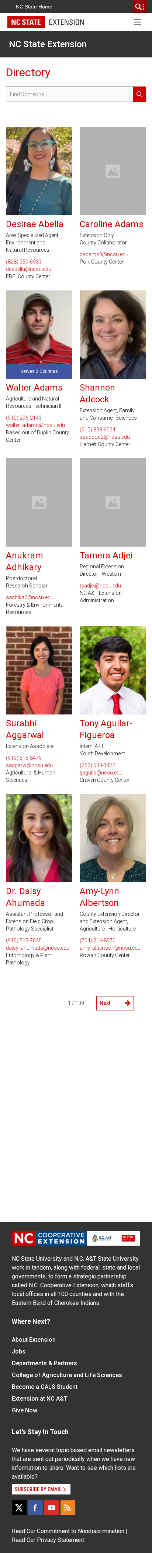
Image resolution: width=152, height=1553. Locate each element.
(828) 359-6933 (24, 262)
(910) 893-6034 (97, 430)
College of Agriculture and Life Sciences (67, 1375)
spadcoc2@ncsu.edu (105, 437)
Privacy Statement (60, 1539)
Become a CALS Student (44, 1386)
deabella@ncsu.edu (28, 269)
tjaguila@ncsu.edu (101, 773)
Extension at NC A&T (40, 1398)
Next (105, 1003)
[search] (139, 6)
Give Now (24, 1410)
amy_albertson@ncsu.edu (110, 948)
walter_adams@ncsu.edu (35, 425)
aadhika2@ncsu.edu (29, 597)
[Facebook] (35, 1507)
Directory (28, 72)
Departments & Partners (44, 1363)
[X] (19, 1507)
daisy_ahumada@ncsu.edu (37, 948)
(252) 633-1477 (97, 765)
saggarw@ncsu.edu (29, 765)
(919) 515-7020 (24, 940)
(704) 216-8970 (97, 940)
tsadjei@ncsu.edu (100, 586)
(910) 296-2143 (24, 418)
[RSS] (68, 1507)
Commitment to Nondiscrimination (80, 1531)
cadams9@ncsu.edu (104, 254)
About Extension (34, 1339)
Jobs (18, 1351)
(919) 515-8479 (24, 758)
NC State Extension (48, 44)
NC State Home (34, 7)
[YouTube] (51, 1507)
